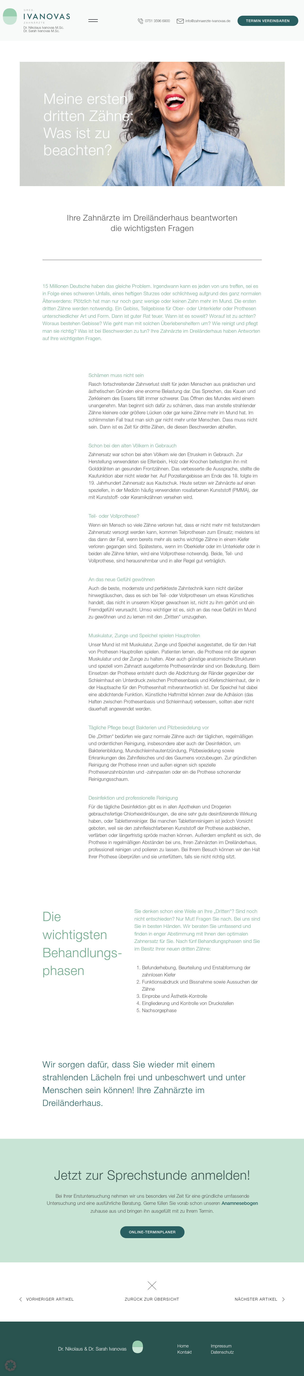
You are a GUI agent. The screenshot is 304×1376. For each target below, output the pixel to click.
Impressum (221, 1345)
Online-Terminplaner (152, 1232)
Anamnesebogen (240, 1204)
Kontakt (184, 1352)
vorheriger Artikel (50, 1299)
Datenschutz (222, 1352)
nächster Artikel (256, 1299)
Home (183, 1345)
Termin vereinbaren (268, 21)
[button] (10, 1365)
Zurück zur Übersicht (152, 1299)
